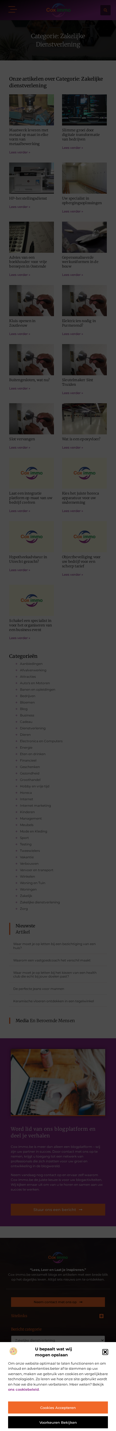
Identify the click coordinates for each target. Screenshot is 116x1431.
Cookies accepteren (58, 1407)
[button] (105, 1352)
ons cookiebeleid (23, 1389)
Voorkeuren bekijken (58, 1422)
